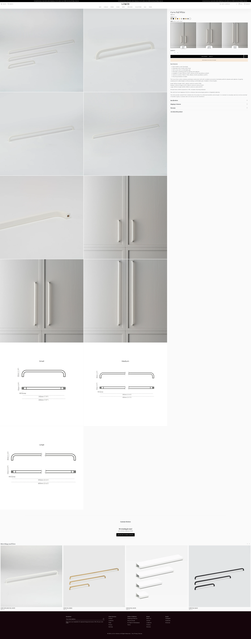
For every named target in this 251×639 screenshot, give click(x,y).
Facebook (167, 620)
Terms (129, 624)
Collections (138, 7)
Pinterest (167, 622)
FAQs (110, 622)
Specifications (174, 100)
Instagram (168, 618)
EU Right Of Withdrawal (133, 622)
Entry (123, 7)
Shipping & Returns (175, 104)
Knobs (112, 7)
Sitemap (111, 626)
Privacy (110, 624)
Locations (111, 620)
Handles (106, 7)
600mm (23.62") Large (235, 47)
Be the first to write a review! (125, 534)
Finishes (148, 624)
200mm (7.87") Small (176, 21)
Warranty (173, 108)
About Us (148, 618)
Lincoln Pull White (131, 608)
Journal (148, 620)
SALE (145, 7)
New (100, 7)
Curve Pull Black (193, 608)
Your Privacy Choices (137, 633)
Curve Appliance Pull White (8, 608)
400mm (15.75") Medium (209, 47)
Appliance (130, 7)
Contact (111, 618)
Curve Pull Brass (67, 608)
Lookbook (148, 622)
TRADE (150, 7)
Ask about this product (176, 112)
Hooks (117, 7)
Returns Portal (131, 620)
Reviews (148, 626)
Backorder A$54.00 (207, 56)
